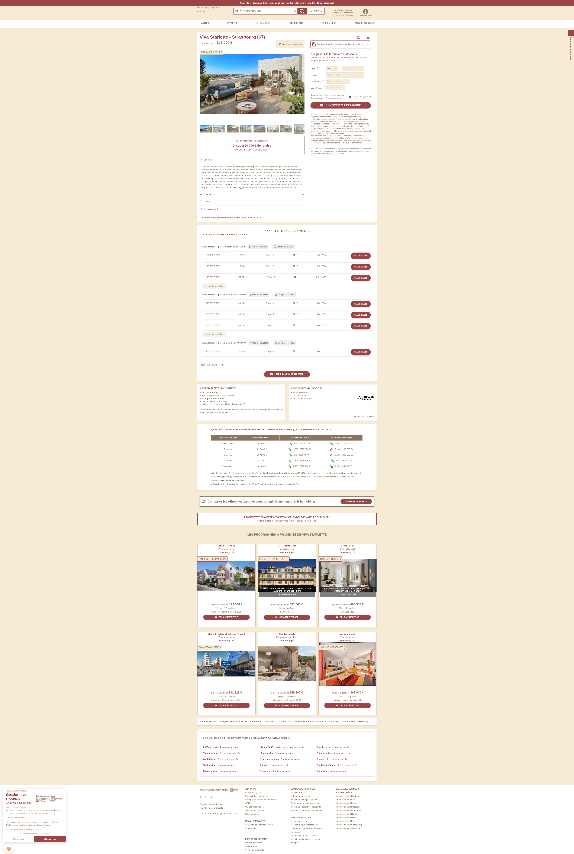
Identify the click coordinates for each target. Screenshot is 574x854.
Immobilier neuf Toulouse (348, 828)
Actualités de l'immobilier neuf (259, 825)
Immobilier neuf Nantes (347, 814)
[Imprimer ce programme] (358, 38)
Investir (232, 23)
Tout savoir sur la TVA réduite (304, 835)
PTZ (221, 365)
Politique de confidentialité (352, 143)
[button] (9, 849)
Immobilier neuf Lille (345, 799)
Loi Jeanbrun (263, 23)
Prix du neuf (329, 23)
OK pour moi (50, 839)
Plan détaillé (360, 256)
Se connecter (251, 846)
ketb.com (370, 416)
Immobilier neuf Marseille (348, 807)
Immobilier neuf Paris (346, 821)
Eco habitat (250, 828)
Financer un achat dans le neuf (305, 803)
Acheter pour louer (299, 821)
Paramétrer (18, 839)
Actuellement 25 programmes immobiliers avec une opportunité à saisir (287, 521)
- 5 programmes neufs (221, 747)
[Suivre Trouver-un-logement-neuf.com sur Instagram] (206, 797)
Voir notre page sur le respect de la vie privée (24, 829)
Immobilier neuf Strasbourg (349, 825)
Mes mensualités (258, 247)
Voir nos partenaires (254, 850)
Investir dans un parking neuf (304, 799)
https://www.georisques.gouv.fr (214, 412)
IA (317, 11)
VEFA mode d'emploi (300, 796)
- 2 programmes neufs (277, 753)
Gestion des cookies (254, 810)
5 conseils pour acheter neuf (304, 825)
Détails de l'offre (288, 594)
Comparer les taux (285, 247)
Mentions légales (253, 792)
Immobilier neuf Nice (345, 817)
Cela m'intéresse (289, 374)
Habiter (204, 23)
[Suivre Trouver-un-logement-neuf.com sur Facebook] (200, 797)
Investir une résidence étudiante (306, 807)
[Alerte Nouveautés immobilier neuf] (368, 38)
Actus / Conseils (364, 23)
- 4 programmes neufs (282, 747)
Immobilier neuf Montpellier (349, 810)
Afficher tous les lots (213, 286)
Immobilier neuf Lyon (346, 803)
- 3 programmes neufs (221, 753)
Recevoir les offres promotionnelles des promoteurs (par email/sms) (327, 96)
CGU (247, 803)
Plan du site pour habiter (211, 804)
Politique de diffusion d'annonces (260, 799)
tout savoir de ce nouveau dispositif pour (287, 3)
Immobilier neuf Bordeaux (348, 796)
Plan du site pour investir (211, 808)
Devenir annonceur (254, 842)
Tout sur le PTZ (298, 792)
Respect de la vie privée (256, 796)
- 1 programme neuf (218, 765)
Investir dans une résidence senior (307, 810)
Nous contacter (252, 814)
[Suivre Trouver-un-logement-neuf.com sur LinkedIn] (212, 797)
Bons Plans (296, 23)
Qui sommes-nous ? (254, 807)
